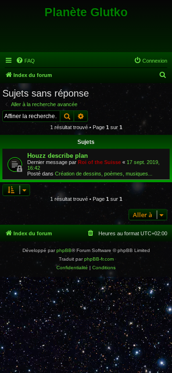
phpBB (64, 250)
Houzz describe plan (57, 155)
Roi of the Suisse (99, 162)
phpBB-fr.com (99, 259)
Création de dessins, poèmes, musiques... (103, 173)
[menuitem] (25, 60)
